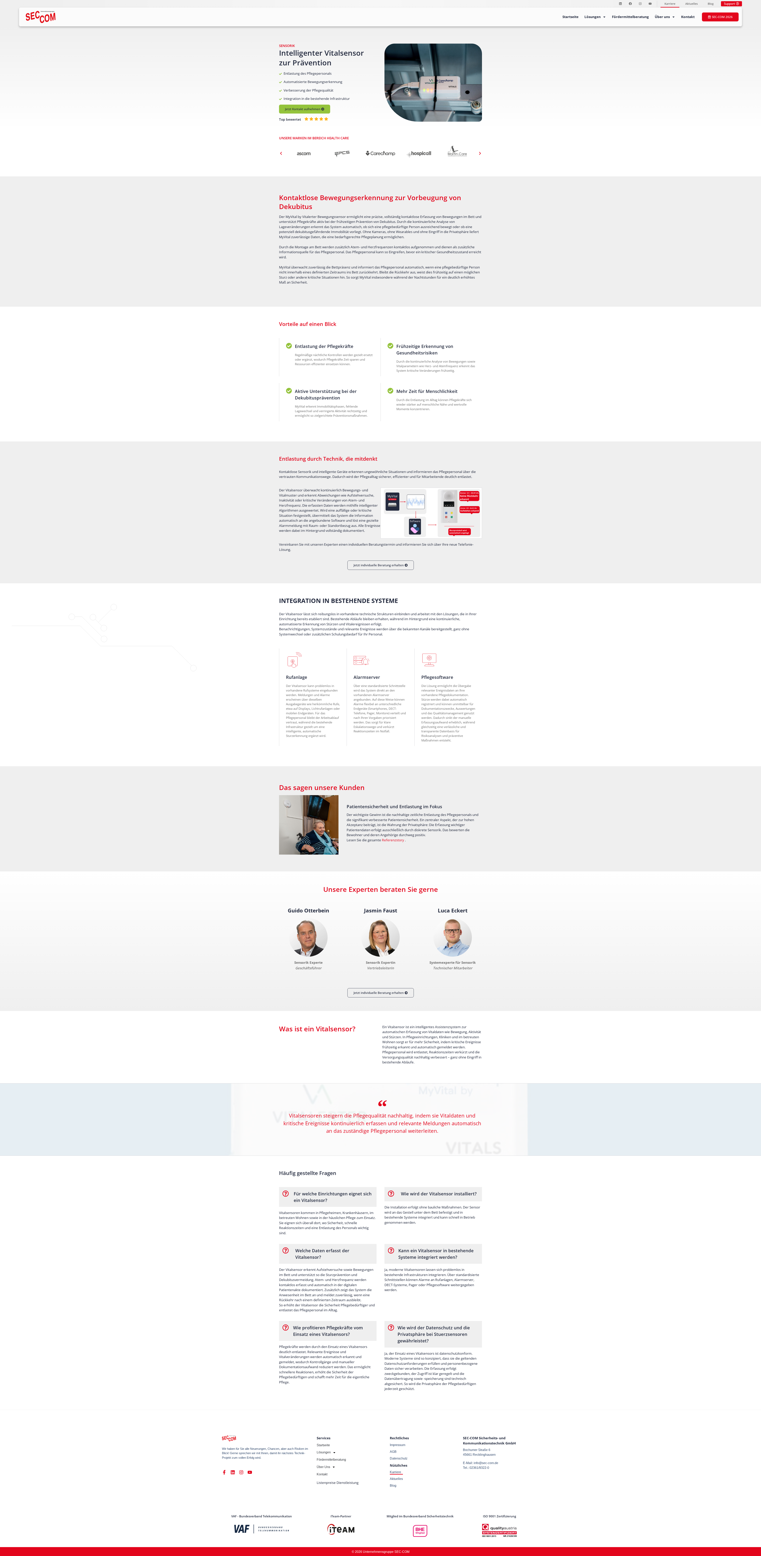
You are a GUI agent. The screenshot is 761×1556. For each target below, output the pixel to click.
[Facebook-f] (224, 1472)
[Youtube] (650, 4)
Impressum (397, 1445)
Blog (711, 4)
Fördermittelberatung (630, 16)
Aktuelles (691, 4)
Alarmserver (367, 677)
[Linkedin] (620, 4)
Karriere (669, 4)
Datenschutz (398, 1458)
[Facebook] (630, 4)
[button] (281, 153)
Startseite (570, 16)
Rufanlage (296, 677)
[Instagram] (640, 4)
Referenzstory (393, 840)
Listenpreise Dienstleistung (338, 1482)
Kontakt (688, 16)
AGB (393, 1451)
